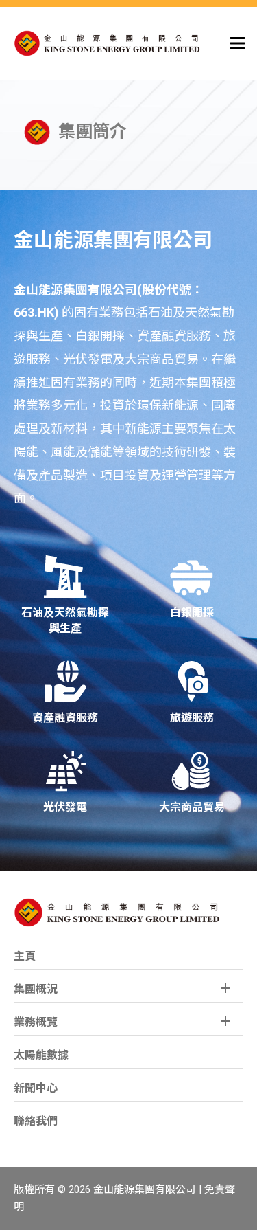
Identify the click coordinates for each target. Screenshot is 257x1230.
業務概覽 (36, 1022)
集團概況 (36, 989)
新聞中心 (36, 1088)
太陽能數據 (41, 1055)
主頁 (25, 956)
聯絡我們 (36, 1121)
